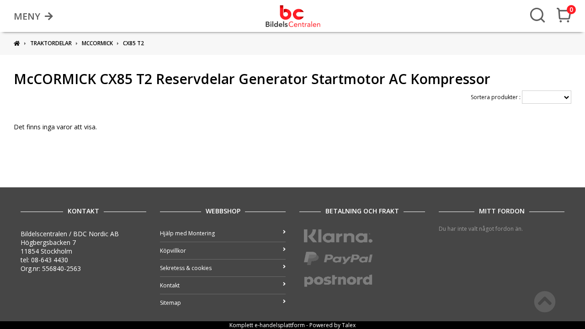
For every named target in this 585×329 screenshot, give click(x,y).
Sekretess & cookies (186, 268)
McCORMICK (97, 43)
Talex (349, 325)
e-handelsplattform (280, 325)
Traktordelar (51, 43)
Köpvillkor (173, 251)
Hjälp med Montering (187, 233)
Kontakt (170, 285)
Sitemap (170, 303)
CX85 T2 (133, 43)
